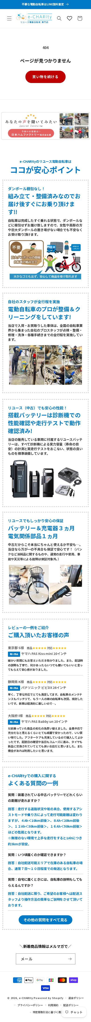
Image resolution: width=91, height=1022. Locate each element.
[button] (9, 18)
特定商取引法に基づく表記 (48, 1012)
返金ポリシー (76, 998)
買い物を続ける (45, 76)
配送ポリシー (70, 1005)
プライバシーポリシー (30, 1005)
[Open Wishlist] (69, 18)
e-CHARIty (26, 998)
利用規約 (53, 1005)
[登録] (70, 958)
